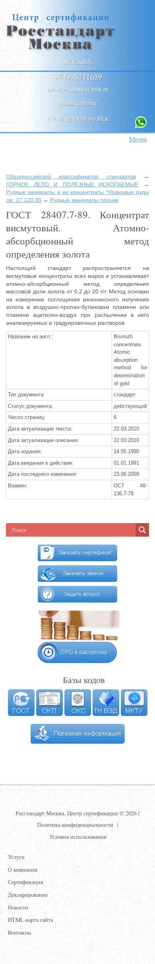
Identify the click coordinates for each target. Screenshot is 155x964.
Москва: (78, 62)
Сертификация (25, 882)
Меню (138, 139)
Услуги (16, 857)
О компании (22, 869)
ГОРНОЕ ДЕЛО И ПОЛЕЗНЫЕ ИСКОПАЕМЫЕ (72, 184)
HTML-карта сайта (30, 919)
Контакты (19, 932)
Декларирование (28, 894)
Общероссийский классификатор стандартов (71, 176)
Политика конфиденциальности (75, 824)
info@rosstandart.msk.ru (77, 89)
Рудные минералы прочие (84, 200)
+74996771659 (78, 77)
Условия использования (77, 836)
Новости (18, 907)
